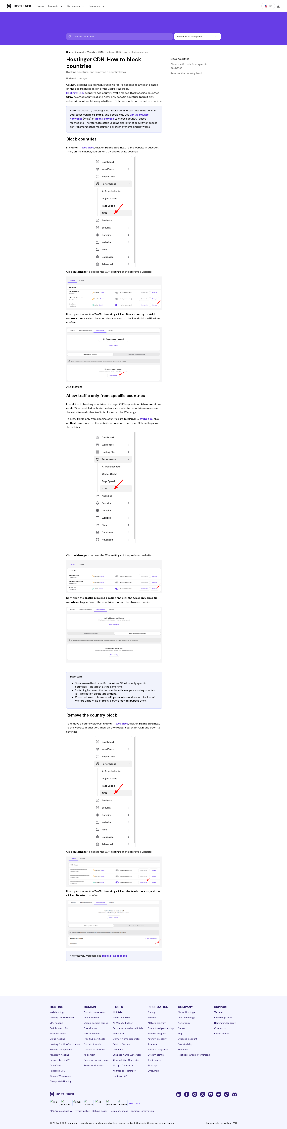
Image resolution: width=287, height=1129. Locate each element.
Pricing (40, 5)
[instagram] (194, 1094)
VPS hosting (56, 1022)
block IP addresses (114, 955)
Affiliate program (157, 1022)
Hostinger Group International (194, 1054)
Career (181, 1028)
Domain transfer (93, 1044)
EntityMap (153, 1070)
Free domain (90, 1028)
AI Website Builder (123, 1022)
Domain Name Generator (126, 1038)
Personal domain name (96, 1060)
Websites (88, 147)
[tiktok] (226, 1094)
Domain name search (95, 1012)
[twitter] (202, 1094)
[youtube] (210, 1094)
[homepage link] (19, 5)
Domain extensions (94, 1049)
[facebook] (186, 1094)
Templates (118, 1033)
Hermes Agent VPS (60, 1060)
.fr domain (89, 1054)
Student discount (187, 1038)
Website (91, 51)
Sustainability (185, 1044)
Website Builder (121, 1017)
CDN (100, 51)
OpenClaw (55, 1065)
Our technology (186, 1017)
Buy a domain (91, 1017)
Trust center (154, 1060)
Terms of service (119, 1110)
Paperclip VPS (57, 1070)
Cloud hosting (57, 1038)
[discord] (234, 1094)
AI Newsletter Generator (126, 1060)
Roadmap (153, 1044)
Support (79, 51)
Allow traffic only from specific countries (189, 66)
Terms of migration (158, 1049)
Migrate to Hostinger (124, 1070)
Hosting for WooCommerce (65, 1044)
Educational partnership (161, 1028)
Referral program (157, 1033)
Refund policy (100, 1110)
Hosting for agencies (61, 1049)
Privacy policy (82, 1110)
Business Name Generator (127, 1054)
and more (134, 1102)
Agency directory (157, 1038)
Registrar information (142, 1110)
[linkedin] (178, 1094)
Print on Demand (122, 1044)
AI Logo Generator (123, 1065)
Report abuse (221, 1033)
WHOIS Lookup (92, 1033)
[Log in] (278, 6)
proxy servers (104, 118)
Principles (183, 1049)
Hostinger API (120, 1076)
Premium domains (94, 1065)
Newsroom (184, 1022)
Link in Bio (118, 1049)
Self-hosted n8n (59, 1028)
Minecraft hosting (59, 1054)
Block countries (180, 59)
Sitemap (152, 1065)
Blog (180, 1033)
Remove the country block (187, 73)
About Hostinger (187, 1012)
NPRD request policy (61, 1110)
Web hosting (57, 1012)
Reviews (152, 1017)
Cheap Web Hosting (61, 1081)
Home (69, 51)
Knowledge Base (223, 1017)
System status (156, 1054)
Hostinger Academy (225, 1022)
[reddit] (218, 1094)
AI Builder (118, 1012)
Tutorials (219, 1012)
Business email (58, 1033)
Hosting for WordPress (62, 1017)
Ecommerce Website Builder (128, 1028)
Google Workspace (60, 1076)
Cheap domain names (96, 1022)
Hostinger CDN (75, 93)
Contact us (220, 1028)
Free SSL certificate (94, 1038)
